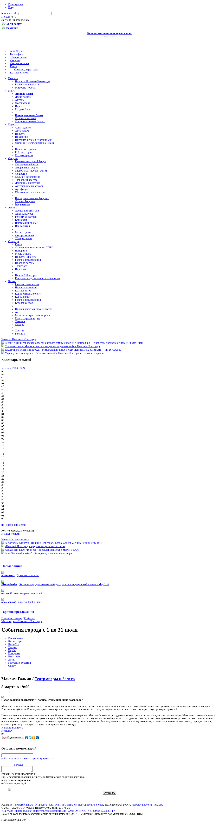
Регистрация (15, 4)
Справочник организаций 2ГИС (34, 247)
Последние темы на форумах (32, 198)
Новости (13, 78)
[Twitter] (30, 738)
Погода (5, 16)
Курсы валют (22, 296)
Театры (12, 647)
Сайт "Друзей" (23, 127)
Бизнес (12, 281)
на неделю (7, 524)
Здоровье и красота (26, 179)
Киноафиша (17, 54)
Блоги (11, 90)
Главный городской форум (30, 161)
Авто (18, 312)
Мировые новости (25, 87)
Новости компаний (26, 287)
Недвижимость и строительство (33, 309)
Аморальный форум (26, 167)
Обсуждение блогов (26, 164)
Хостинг (20, 330)
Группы (12, 124)
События (29, 618)
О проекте (41, 804)
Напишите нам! (10, 533)
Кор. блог (97, 804)
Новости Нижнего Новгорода (32, 81)
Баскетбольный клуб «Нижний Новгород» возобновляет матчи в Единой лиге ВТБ (53, 542)
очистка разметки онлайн (29, 593)
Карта (13, 66)
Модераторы (22, 204)
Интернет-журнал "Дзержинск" (33, 139)
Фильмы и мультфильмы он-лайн (34, 142)
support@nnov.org (142, 804)
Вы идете (17, 727)
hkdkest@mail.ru (24, 804)
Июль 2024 (18, 367)
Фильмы (19, 69)
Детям (11, 659)
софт (35, 69)
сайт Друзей (17, 51)
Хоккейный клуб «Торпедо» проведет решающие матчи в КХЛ (42, 549)
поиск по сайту (10, 13)
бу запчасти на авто (28, 575)
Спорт (12, 665)
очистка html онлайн (30, 602)
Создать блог (22, 109)
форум (126, 804)
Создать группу (24, 155)
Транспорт (21, 265)
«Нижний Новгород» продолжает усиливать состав (35, 546)
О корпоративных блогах (30, 121)
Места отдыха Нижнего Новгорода (21, 621)
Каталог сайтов (19, 72)
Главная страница (11, 618)
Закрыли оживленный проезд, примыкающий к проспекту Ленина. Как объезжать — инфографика (63, 349)
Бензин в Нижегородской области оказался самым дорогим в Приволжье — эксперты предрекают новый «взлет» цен (74, 342)
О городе (13, 241)
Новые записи (11, 566)
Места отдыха (23, 232)
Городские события (19, 662)
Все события (22, 225)
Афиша (12, 207)
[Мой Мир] (37, 738)
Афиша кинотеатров (27, 210)
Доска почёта (23, 96)
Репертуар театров (26, 216)
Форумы (15, 60)
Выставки (14, 656)
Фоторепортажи (19, 63)
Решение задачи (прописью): (18, 773)
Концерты (21, 219)
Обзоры (19, 324)
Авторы (19, 99)
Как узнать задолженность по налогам (37, 278)
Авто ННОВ (22, 130)
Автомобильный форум (29, 186)
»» (8, 367)
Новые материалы (25, 149)
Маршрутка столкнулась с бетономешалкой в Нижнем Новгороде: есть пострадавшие (55, 353)
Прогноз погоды (24, 262)
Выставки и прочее (26, 222)
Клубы (12, 650)
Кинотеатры (15, 641)
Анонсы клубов (24, 213)
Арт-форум (21, 189)
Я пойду (6, 727)
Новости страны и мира (15, 539)
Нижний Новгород (26, 275)
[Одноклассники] (34, 738)
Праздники (21, 136)
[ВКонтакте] (26, 738)
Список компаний (25, 118)
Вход (11, 7)
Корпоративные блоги (28, 293)
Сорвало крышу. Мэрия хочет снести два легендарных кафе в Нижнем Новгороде (52, 346)
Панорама (21, 250)
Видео (18, 106)
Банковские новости (27, 284)
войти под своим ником (15, 758)
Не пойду (6, 730)
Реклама (20, 333)
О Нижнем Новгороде (78, 804)
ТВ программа (18, 57)
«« (2, 367)
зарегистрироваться (42, 758)
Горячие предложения (28, 259)
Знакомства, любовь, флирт (31, 170)
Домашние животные (27, 182)
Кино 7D (13, 644)
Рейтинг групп (24, 152)
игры (28, 69)
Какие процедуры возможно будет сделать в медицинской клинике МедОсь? (64, 584)
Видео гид (21, 269)
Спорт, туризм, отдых (27, 318)
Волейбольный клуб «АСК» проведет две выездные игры (38, 553)
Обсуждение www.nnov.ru (30, 192)
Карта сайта (56, 804)
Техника (20, 321)
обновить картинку (13, 783)
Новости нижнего (25, 256)
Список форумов (25, 201)
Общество (21, 173)
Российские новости (27, 84)
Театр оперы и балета (55, 679)
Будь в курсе (109, 37)
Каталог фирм (23, 290)
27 (2, 494)
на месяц (20, 524)
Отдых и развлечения (27, 176)
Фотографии (22, 102)
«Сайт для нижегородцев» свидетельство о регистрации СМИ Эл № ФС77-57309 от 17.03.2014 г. (58, 810)
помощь (18, 764)
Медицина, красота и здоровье (33, 315)
